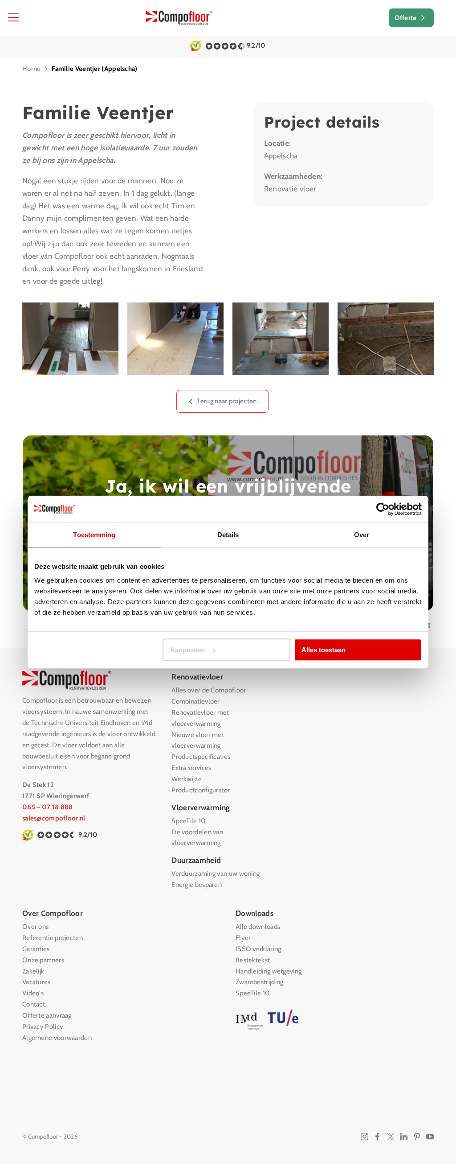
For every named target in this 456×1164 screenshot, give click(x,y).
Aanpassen (187, 650)
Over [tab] (361, 535)
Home (31, 69)
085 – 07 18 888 (47, 807)
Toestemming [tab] (94, 535)
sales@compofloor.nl (54, 818)
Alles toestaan (323, 650)
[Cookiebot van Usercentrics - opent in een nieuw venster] (383, 509)
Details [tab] (228, 535)
